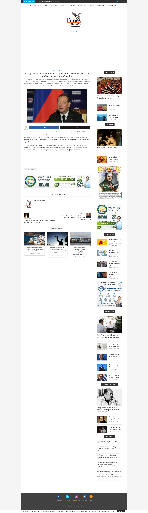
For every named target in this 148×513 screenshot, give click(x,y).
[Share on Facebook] (55, 194)
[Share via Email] (64, 194)
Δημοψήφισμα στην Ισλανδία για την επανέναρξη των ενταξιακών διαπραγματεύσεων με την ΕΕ (107, 464)
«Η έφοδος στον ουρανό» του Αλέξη (115, 262)
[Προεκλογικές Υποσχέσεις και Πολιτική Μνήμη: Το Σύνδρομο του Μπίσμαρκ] (102, 117)
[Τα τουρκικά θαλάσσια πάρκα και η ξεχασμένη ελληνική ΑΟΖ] (102, 275)
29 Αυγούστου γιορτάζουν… (113, 158)
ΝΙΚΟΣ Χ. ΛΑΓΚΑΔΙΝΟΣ (115, 244)
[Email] (122, 1)
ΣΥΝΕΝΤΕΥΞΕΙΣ (91, 5)
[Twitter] (117, 1)
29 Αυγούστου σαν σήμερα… (107, 148)
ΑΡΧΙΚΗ (30, 5)
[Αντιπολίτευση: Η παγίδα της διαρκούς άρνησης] (109, 85)
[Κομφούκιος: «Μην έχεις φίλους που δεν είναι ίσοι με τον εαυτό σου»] (102, 429)
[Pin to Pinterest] (59, 194)
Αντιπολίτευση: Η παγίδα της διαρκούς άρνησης (108, 97)
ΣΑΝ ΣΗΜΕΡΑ (37, 5)
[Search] (118, 5)
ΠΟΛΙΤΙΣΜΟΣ (54, 5)
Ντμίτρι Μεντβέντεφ (30, 169)
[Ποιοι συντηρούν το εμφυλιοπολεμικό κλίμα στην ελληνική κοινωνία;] (102, 107)
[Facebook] (115, 1)
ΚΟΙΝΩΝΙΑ (63, 5)
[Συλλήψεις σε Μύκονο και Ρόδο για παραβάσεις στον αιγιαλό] (34, 239)
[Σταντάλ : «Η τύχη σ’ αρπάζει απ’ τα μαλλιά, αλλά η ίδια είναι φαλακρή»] (102, 419)
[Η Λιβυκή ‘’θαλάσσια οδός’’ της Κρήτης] (102, 253)
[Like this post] (53, 194)
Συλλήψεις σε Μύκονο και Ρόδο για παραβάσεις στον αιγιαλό (34, 249)
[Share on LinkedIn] (60, 194)
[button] (36, 1)
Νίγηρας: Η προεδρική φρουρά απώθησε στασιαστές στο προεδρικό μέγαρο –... (57, 250)
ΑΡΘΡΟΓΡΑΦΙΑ (82, 5)
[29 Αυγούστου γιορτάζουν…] (102, 159)
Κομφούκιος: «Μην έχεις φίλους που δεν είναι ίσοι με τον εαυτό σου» (115, 430)
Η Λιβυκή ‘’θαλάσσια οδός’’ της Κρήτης (114, 252)
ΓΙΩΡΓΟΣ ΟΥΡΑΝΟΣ (115, 255)
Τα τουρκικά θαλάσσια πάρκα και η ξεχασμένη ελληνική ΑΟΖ (115, 275)
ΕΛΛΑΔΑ (46, 5)
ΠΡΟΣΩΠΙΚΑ (72, 5)
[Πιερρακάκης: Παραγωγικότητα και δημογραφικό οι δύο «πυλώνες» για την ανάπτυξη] (102, 367)
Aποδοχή (121, 511)
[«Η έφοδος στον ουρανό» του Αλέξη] (102, 264)
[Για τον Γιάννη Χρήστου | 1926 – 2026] (102, 346)
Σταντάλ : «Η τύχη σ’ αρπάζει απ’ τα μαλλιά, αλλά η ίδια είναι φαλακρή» (115, 420)
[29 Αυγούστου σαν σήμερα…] (109, 137)
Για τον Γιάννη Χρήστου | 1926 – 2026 (115, 346)
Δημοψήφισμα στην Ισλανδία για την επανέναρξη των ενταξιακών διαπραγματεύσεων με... (80, 251)
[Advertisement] (74, 52)
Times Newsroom (53, 86)
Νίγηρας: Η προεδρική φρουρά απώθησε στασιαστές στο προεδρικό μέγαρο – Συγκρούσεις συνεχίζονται (108, 455)
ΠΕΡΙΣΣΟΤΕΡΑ (100, 5)
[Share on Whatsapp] (62, 194)
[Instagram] (119, 1)
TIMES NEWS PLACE (111, 5)
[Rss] (124, 1)
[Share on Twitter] (57, 194)
